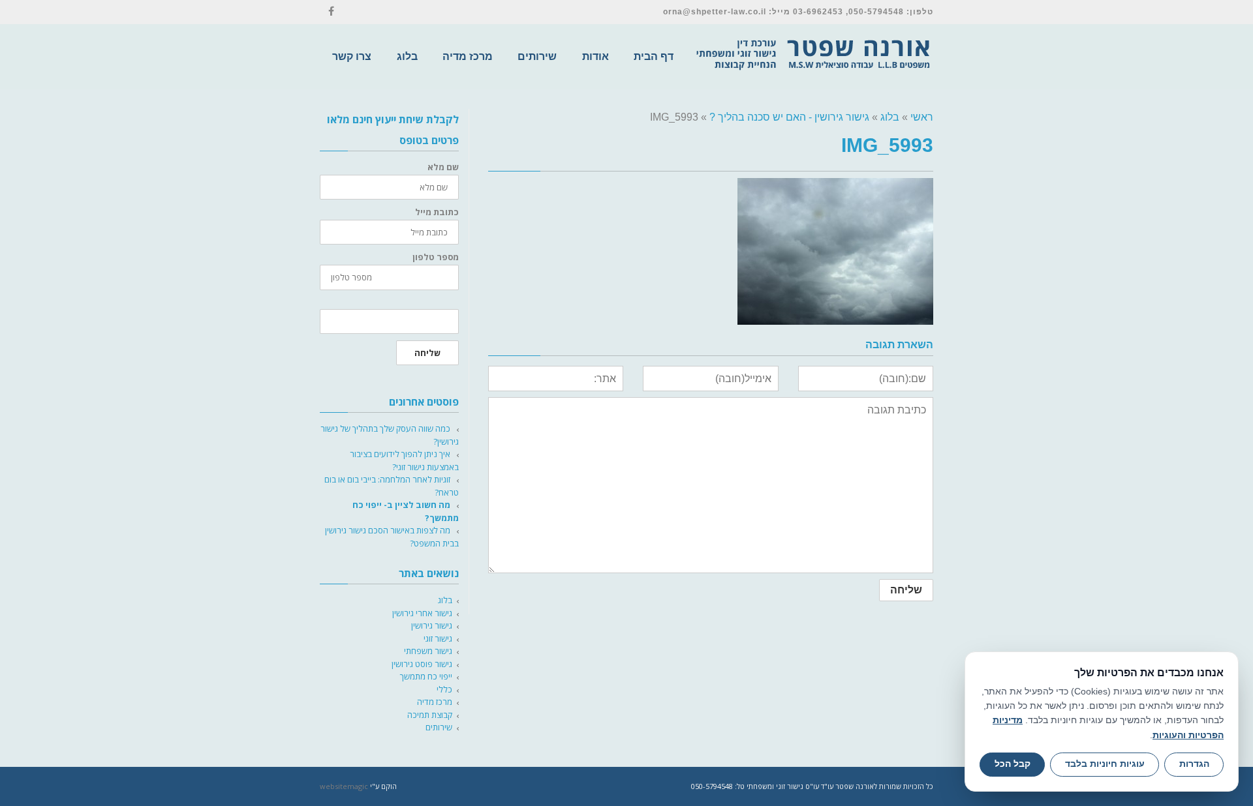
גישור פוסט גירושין (422, 664)
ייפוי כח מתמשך (426, 676)
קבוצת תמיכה (429, 715)
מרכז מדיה (434, 702)
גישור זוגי (438, 638)
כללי (444, 689)
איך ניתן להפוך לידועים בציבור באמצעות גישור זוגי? (404, 460)
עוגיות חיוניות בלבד (1105, 764)
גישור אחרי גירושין (422, 613)
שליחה (427, 353)
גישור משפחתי (428, 651)
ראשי (921, 117)
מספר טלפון (435, 257)
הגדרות (1194, 764)
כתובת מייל (437, 212)
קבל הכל (1012, 764)
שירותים (438, 727)
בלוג (889, 117)
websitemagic (344, 786)
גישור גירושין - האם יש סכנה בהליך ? (789, 117)
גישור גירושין (431, 625)
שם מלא (443, 167)
